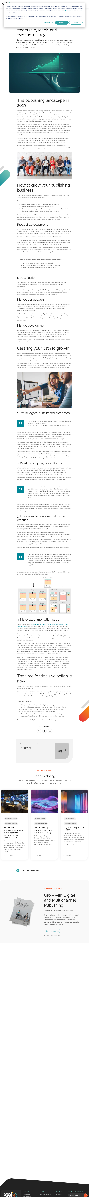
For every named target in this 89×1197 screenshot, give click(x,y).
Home (3, 13)
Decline (76, 22)
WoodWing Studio (45, 1194)
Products (43, 1191)
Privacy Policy (69, 10)
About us (59, 1194)
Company (59, 1191)
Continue (61, 22)
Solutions (26, 1191)
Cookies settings (48, 22)
